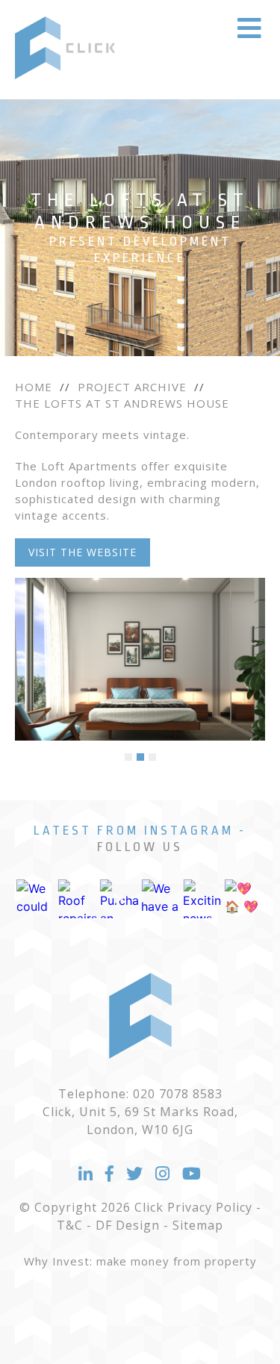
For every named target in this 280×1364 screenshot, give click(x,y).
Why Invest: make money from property (140, 1261)
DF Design (128, 1225)
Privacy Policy (209, 1207)
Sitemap (197, 1225)
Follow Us (140, 847)
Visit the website (82, 552)
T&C (70, 1225)
